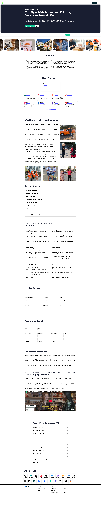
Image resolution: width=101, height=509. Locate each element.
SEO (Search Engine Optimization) (30, 292)
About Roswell (51, 34)
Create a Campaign (30, 26)
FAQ (59, 34)
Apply (37, 26)
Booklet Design (45, 300)
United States (29, 8)
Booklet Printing (62, 302)
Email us (39, 490)
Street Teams (53, 490)
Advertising (52, 494)
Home (26, 8)
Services (65, 488)
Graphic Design (62, 294)
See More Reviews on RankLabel (50, 109)
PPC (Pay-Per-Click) (45, 292)
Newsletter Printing (45, 305)
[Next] (51, 92)
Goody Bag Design (45, 297)
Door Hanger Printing (28, 305)
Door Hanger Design (28, 302)
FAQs (64, 494)
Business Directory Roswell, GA (34, 366)
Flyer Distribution (53, 488)
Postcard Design (45, 294)
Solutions (52, 486)
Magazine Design (28, 300)
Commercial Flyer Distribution (64, 292)
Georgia (33, 8)
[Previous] (49, 92)
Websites (52, 499)
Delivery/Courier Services (54, 492)
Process (42, 34)
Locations (65, 492)
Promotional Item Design (29, 297)
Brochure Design (45, 302)
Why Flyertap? (33, 34)
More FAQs (35, 462)
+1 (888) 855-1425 (12, 0)
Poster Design (62, 297)
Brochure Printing (62, 305)
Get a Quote (68, 34)
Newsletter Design (62, 300)
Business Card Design (28, 294)
